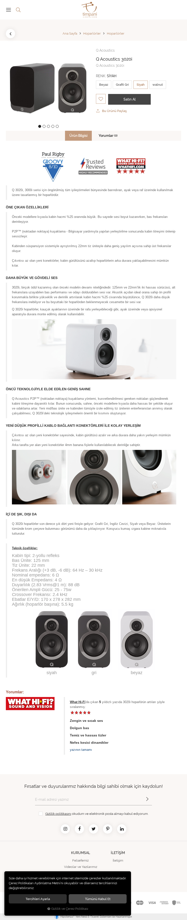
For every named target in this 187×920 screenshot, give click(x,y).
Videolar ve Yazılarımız (80, 867)
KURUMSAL (80, 853)
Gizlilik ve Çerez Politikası (69, 909)
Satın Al (129, 99)
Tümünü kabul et (98, 899)
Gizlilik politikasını (58, 814)
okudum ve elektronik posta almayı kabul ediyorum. (96, 814)
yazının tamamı (81, 750)
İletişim (118, 860)
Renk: (106, 76)
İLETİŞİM (118, 853)
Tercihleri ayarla (38, 899)
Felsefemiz (80, 860)
